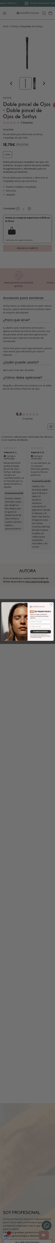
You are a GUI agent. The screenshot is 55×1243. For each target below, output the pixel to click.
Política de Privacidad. (36, 637)
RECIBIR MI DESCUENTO (40, 631)
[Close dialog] (51, 604)
